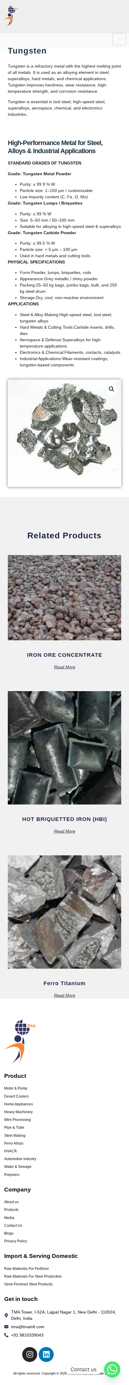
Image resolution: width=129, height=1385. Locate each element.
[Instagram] (29, 1354)
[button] (111, 389)
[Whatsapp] (112, 1369)
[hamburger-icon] (119, 39)
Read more (64, 667)
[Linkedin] (46, 1354)
